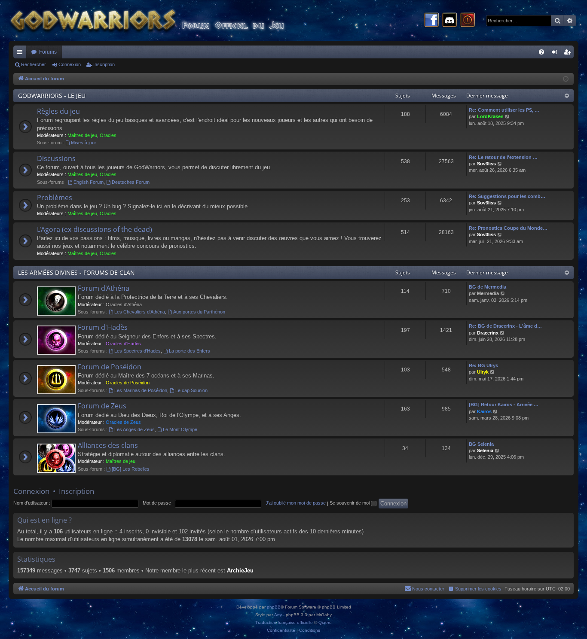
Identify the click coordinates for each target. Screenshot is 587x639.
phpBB (274, 607)
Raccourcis (21, 53)
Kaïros (484, 411)
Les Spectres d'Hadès (137, 350)
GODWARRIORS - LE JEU (52, 95)
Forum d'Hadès (103, 327)
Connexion (69, 64)
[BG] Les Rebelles (131, 469)
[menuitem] (541, 52)
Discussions (56, 158)
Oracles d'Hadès (123, 343)
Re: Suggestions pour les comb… (507, 196)
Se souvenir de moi (350, 502)
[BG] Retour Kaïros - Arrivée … (503, 404)
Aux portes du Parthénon (199, 311)
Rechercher (33, 64)
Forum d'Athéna (103, 288)
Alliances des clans (108, 445)
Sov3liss (486, 163)
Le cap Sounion (191, 390)
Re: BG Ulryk (483, 365)
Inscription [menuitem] (569, 53)
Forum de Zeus (102, 406)
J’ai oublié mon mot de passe (296, 502)
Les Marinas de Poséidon (140, 390)
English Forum (88, 182)
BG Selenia (481, 444)
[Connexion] (467, 20)
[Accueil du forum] (163, 20)
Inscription (104, 64)
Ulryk (483, 371)
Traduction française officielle (284, 622)
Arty (278, 614)
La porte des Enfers (189, 350)
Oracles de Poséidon (128, 382)
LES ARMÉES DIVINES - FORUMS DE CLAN (76, 272)
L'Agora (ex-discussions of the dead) (94, 229)
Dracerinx (487, 332)
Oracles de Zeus (123, 422)
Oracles (108, 135)
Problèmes (54, 197)
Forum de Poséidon (109, 366)
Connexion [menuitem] (556, 53)
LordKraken (490, 116)
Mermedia (488, 293)
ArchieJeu (240, 570)
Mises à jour (83, 142)
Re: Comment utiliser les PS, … (504, 110)
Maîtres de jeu (82, 135)
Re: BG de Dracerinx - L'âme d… (505, 326)
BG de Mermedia (487, 286)
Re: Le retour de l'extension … (503, 157)
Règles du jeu (58, 111)
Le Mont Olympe (180, 429)
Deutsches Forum (131, 182)
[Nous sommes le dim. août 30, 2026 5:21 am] (566, 79)
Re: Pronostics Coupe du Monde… (508, 228)
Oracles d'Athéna (124, 304)
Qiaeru (325, 622)
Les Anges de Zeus (134, 429)
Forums (48, 52)
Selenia (485, 450)
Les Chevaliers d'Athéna (139, 311)
